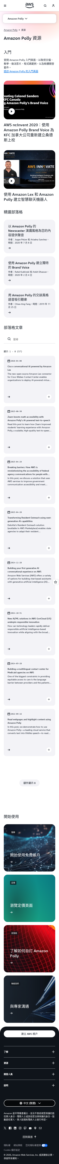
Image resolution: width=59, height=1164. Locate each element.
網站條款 (18, 1145)
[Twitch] (25, 1128)
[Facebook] (10, 1128)
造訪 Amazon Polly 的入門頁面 (21, 71)
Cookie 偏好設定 (12, 1150)
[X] (5, 1128)
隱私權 (7, 1145)
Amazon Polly (10, 30)
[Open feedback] (55, 582)
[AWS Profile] (53, 6)
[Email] (40, 1128)
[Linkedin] (15, 1128)
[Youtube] (30, 1128)
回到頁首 (28, 1136)
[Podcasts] (35, 1128)
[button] (17, 18)
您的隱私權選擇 (33, 1145)
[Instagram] (20, 1128)
